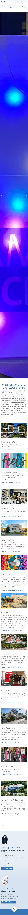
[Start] (8, 6)
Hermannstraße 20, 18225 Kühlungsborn (12, 702)
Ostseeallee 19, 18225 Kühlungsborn (11, 551)
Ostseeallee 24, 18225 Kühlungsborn (11, 743)
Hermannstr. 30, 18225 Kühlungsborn (11, 774)
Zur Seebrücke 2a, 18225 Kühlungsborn (11, 516)
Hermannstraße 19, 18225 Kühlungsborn (12, 590)
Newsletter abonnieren (8, 902)
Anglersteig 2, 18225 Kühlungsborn (10, 482)
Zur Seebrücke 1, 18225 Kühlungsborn (11, 667)
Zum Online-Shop (7, 868)
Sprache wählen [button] (22, 1)
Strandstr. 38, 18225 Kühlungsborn (10, 450)
